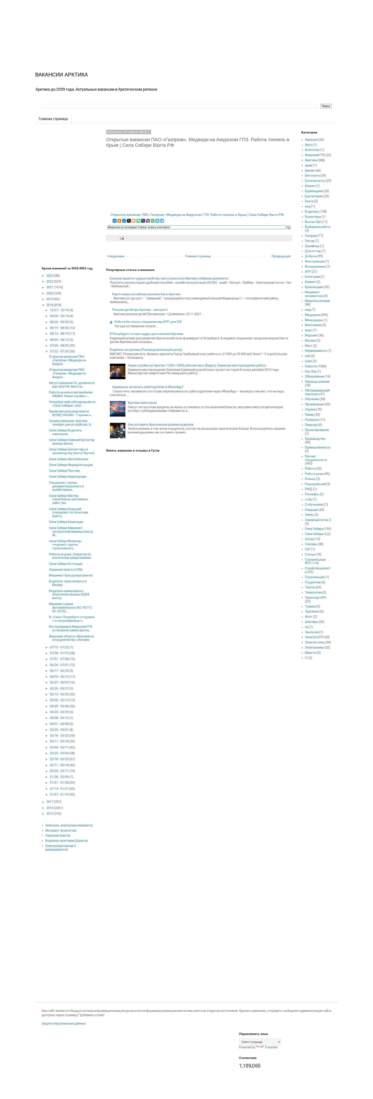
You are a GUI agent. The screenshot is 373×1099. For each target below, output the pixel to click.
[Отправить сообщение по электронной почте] (122, 238)
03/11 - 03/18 (59, 741)
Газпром (311, 235)
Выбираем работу (317, 227)
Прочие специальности (316, 458)
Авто (308, 145)
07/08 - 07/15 (59, 653)
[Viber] (148, 221)
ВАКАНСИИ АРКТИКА (61, 74)
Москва (310, 340)
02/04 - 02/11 (59, 771)
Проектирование (317, 430)
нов (307, 356)
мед (308, 309)
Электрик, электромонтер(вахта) (69, 825)
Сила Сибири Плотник (64, 470)
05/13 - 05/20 (59, 694)
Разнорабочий (315, 484)
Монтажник (313, 325)
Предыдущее (281, 256)
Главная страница (53, 119)
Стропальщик (315, 577)
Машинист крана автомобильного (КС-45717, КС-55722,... (70, 607)
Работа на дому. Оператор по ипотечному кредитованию (70, 556)
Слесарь (311, 544)
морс (308, 330)
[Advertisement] (129, 30)
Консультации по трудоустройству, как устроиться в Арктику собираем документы (169, 278)
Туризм (310, 606)
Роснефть (312, 494)
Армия (310, 170)
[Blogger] (134, 221)
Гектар (310, 241)
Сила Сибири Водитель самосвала (65, 432)
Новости (311, 366)
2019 (50, 299)
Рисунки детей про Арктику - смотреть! (140, 309)
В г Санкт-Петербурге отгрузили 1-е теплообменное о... (72, 618)
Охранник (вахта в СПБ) (66, 569)
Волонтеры (313, 216)
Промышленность (317, 447)
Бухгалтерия (314, 196)
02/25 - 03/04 (59, 753)
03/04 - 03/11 (59, 747)
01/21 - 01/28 (59, 782)
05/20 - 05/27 (59, 688)
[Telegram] (162, 221)
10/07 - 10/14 (59, 310)
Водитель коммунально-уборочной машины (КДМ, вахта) (69, 594)
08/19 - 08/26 (59, 328)
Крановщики (314, 287)
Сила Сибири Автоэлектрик (68, 459)
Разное (310, 479)
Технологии (313, 592)
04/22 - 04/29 (59, 712)
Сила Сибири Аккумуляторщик (71, 465)
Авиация (311, 139)
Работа (310, 468)
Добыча (311, 256)
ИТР (308, 271)
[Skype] (157, 221)
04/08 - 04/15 (59, 718)
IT (306, 658)
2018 (50, 305)
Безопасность (315, 180)
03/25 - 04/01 (59, 729)
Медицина (312, 315)
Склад (309, 539)
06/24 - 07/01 (59, 665)
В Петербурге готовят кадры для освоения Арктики (146, 334)
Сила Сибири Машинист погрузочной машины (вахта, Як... (71, 531)
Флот (308, 616)
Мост (308, 345)
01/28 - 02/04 (59, 776)
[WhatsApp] (153, 221)
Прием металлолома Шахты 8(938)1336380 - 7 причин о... (71, 413)
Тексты (310, 587)
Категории (312, 276)
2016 (50, 808)
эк (306, 627)
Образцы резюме (317, 381)
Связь (309, 514)
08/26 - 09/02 (59, 322)
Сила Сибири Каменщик (66, 522)
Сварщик (311, 510)
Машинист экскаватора (314, 294)
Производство (315, 439)
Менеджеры (314, 320)
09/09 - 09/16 (59, 316)
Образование (314, 376)
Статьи (310, 554)
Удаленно (312, 611)
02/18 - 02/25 (59, 759)
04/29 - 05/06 (59, 706)
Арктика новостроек (142, 402)
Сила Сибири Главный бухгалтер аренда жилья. (72, 441)
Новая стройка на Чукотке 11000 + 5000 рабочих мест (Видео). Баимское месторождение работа (197, 365)
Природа (311, 424)
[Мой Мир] (124, 221)
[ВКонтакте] (115, 221)
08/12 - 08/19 (59, 333)
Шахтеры (311, 622)
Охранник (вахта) (57, 835)
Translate (271, 1047)
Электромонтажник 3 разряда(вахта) (60, 847)
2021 (50, 287)
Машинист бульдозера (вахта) (71, 575)
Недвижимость (316, 350)
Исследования (315, 266)
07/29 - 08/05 (59, 345)
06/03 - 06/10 (59, 676)
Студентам (313, 582)
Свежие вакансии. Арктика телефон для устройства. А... (71, 422)
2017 (50, 802)
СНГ (307, 549)
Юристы (310, 652)
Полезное (312, 420)
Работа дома (314, 473)
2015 (50, 813)
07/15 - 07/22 (59, 647)
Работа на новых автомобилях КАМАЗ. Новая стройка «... (71, 394)
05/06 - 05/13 (59, 700)
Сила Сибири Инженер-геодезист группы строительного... (65, 544)
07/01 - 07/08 (59, 659)
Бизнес (310, 186)
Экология (312, 632)
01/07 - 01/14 (59, 794)
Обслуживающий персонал (317, 392)
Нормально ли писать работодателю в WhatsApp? (147, 387)
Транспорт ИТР (315, 597)
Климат (310, 282)
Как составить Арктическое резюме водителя (161, 424)
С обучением (314, 504)
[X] (129, 221)
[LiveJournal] (143, 221)
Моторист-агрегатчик (60, 830)
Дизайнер (312, 246)
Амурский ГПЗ (315, 155)
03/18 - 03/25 (59, 735)
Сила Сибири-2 (315, 534)
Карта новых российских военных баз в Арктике (146, 294)
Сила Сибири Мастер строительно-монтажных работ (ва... (68, 499)
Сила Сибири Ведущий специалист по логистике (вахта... (68, 512)
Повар (309, 414)
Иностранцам (314, 261)
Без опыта (312, 175)
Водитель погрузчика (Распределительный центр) (146, 349)
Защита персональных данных (63, 1023)
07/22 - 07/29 (59, 351)
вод (307, 206)
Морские (311, 335)
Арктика (311, 160)
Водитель (312, 211)
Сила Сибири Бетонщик (65, 563)
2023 (50, 275)
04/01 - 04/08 (59, 724)
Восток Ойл (313, 222)
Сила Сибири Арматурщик (67, 476)
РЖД (308, 489)
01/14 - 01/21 (59, 788)
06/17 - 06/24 (59, 671)
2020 (50, 293)
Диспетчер (313, 251)
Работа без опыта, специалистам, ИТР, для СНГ (148, 322)
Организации (314, 404)
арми (308, 165)
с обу (308, 499)
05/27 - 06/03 (59, 682)
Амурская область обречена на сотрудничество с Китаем (71, 638)
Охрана (310, 409)
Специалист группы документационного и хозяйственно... (66, 486)
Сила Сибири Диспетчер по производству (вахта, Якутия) (71, 451)
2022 (50, 281)
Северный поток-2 (318, 520)
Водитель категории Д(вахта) (66, 840)
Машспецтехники (317, 301)
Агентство (312, 150)
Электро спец (315, 642)
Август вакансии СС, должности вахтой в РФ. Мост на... (72, 384)
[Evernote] (138, 221)
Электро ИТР (314, 637)
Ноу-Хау (310, 371)
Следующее (116, 256)
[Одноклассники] (119, 221)
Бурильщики (314, 191)
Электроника (314, 647)
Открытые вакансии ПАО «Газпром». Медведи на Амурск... (67, 360)
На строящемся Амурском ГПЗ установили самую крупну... (70, 628)
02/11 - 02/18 (59, 765)
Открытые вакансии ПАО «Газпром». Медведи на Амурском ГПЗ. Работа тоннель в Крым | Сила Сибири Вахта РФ (197, 215)
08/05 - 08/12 (59, 339)
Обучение (312, 399)
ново (308, 361)
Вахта (309, 201)
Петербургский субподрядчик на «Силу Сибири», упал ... (72, 403)
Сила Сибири (314, 529)
